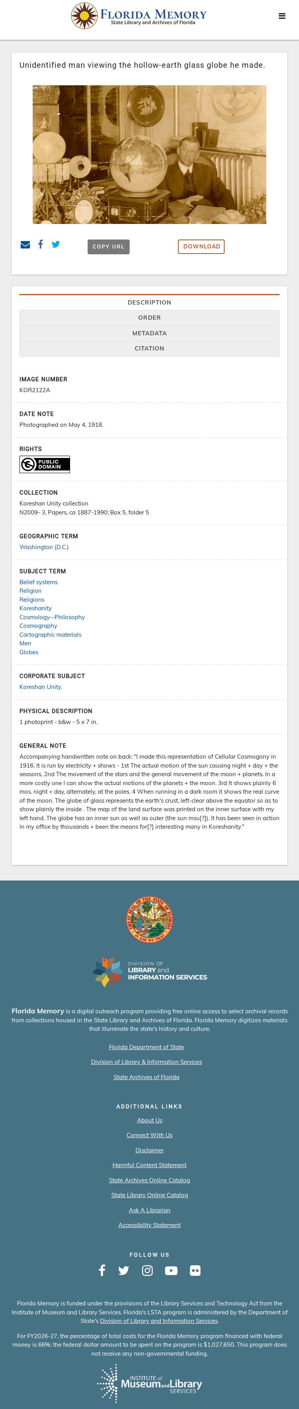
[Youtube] (171, 1271)
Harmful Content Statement (149, 1165)
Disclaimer (149, 1150)
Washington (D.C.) (44, 547)
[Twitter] (124, 1271)
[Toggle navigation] (282, 18)
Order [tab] (149, 317)
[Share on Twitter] (56, 245)
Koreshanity (35, 608)
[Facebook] (102, 1271)
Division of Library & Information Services (146, 1062)
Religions (31, 599)
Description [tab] (149, 302)
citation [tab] (149, 348)
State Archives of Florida (146, 1077)
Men (25, 643)
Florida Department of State (146, 1047)
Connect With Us (149, 1135)
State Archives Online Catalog (149, 1180)
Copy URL (109, 246)
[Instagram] (147, 1271)
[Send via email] (25, 245)
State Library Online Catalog (149, 1195)
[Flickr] (195, 1271)
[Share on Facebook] (41, 245)
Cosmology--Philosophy (52, 617)
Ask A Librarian (150, 1210)
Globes (28, 652)
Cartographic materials (50, 634)
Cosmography (38, 625)
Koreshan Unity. (40, 686)
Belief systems (38, 582)
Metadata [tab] (149, 333)
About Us (149, 1120)
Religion (30, 590)
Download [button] (202, 246)
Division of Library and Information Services (159, 1320)
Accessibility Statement (149, 1225)
